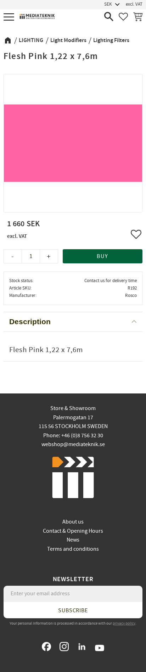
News (73, 539)
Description (30, 321)
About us (73, 521)
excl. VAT (134, 4)
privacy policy (124, 623)
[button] (10, 17)
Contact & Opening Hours (73, 530)
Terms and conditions (73, 549)
